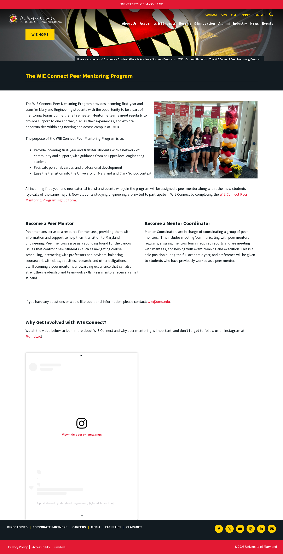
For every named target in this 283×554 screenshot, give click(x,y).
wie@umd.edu (159, 301)
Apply (246, 15)
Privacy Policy (18, 547)
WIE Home (39, 34)
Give (224, 15)
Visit (234, 15)
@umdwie (33, 336)
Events (267, 23)
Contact (211, 15)
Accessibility (41, 547)
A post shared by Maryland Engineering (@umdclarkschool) (76, 503)
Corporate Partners (50, 527)
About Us (129, 23)
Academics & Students (158, 23)
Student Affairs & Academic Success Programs (147, 59)
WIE (180, 59)
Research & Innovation (197, 23)
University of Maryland (141, 4)
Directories (17, 527)
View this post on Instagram (82, 434)
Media (95, 527)
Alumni (224, 23)
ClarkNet (134, 527)
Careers (79, 527)
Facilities (113, 527)
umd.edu (60, 547)
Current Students (196, 59)
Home (80, 59)
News (254, 23)
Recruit (259, 15)
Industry (240, 23)
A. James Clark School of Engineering (35, 13)
